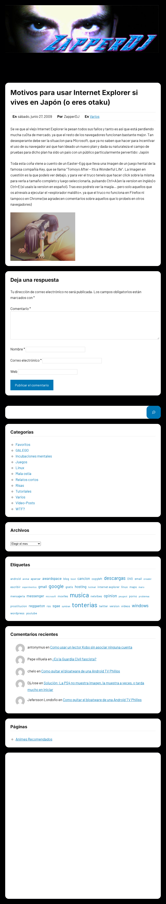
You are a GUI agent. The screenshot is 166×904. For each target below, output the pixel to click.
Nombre (17, 349)
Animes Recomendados (34, 739)
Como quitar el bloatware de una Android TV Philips (80, 671)
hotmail (92, 587)
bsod (73, 578)
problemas (144, 596)
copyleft (97, 578)
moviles (63, 596)
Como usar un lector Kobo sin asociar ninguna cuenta (91, 647)
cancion (83, 578)
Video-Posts (25, 503)
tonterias (84, 604)
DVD (130, 578)
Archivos (17, 537)
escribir (15, 587)
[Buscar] (154, 412)
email (138, 578)
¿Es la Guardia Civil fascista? (74, 659)
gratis (69, 587)
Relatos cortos (27, 479)
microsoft (51, 596)
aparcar (36, 578)
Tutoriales (23, 491)
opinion (110, 595)
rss (49, 606)
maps (133, 587)
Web (13, 371)
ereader (148, 578)
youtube (31, 613)
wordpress (17, 613)
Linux (20, 467)
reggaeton (37, 606)
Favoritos (23, 444)
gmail (42, 586)
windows (140, 605)
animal (25, 578)
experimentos (29, 587)
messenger (35, 596)
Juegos (21, 462)
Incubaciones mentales (34, 456)
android (15, 578)
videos (125, 606)
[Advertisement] (83, 67)
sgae (56, 606)
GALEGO (22, 450)
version (115, 606)
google (56, 586)
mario (141, 587)
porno (133, 596)
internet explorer (108, 587)
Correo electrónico (26, 360)
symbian (66, 606)
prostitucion (18, 606)
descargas (115, 578)
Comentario (20, 308)
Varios (94, 116)
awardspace (52, 578)
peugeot (123, 596)
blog (66, 578)
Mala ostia (23, 473)
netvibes (96, 596)
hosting (80, 586)
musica (79, 595)
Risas (20, 485)
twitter (103, 606)
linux (124, 587)
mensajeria (17, 596)
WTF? (20, 509)
